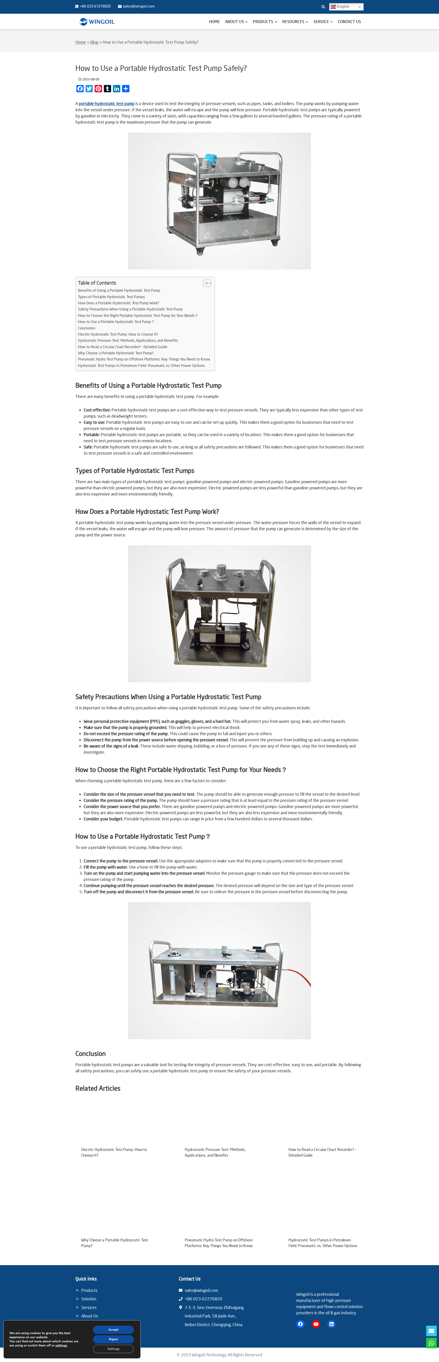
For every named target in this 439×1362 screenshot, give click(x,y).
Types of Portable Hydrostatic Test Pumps (111, 296)
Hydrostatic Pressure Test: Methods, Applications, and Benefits (128, 340)
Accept (113, 1330)
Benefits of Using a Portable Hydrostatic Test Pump (119, 290)
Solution (88, 1298)
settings (61, 1345)
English (342, 6)
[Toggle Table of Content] (205, 283)
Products (89, 1290)
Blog (94, 42)
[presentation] (115, 1123)
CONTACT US (349, 21)
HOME (214, 21)
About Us (89, 1315)
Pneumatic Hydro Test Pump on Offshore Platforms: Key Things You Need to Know (144, 359)
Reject (113, 1339)
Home (80, 42)
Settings (113, 1349)
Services (88, 1307)
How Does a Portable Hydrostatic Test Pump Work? (118, 303)
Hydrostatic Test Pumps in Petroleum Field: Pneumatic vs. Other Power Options (141, 365)
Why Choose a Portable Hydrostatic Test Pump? (116, 353)
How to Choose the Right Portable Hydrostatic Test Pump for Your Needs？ (138, 315)
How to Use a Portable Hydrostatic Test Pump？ (116, 321)
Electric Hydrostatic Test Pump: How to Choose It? (118, 334)
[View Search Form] (323, 7)
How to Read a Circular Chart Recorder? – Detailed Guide (122, 346)
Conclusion (86, 328)
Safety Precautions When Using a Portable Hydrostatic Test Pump (130, 309)
